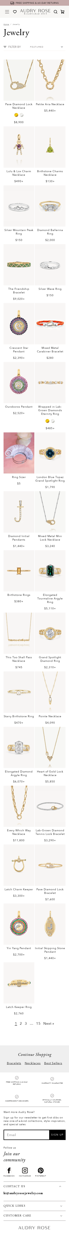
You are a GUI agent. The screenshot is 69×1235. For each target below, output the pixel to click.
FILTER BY (14, 47)
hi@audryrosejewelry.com (23, 1193)
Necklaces (33, 1063)
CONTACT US (14, 1186)
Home (6, 24)
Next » (48, 1023)
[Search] (55, 12)
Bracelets (14, 1063)
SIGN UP (57, 1134)
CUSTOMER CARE (17, 1215)
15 (38, 1023)
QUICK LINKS (14, 1206)
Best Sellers (53, 1063)
